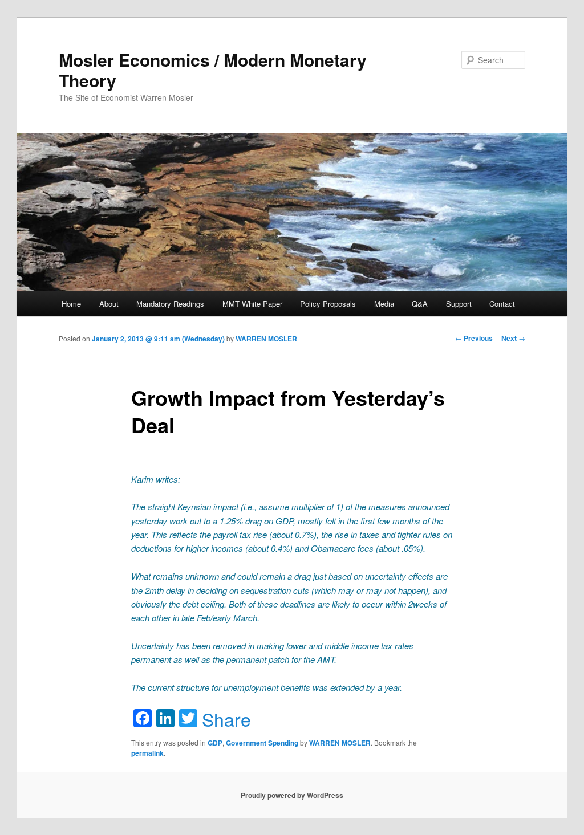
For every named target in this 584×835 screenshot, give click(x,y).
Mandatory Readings (170, 303)
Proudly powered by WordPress (292, 795)
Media (384, 303)
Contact (502, 303)
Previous (474, 338)
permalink (147, 753)
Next (513, 338)
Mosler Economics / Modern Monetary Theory (213, 69)
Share (226, 719)
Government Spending (262, 743)
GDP (215, 743)
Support (459, 303)
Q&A (420, 303)
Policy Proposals (328, 303)
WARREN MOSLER (266, 338)
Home (71, 303)
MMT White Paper (252, 303)
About (109, 303)
